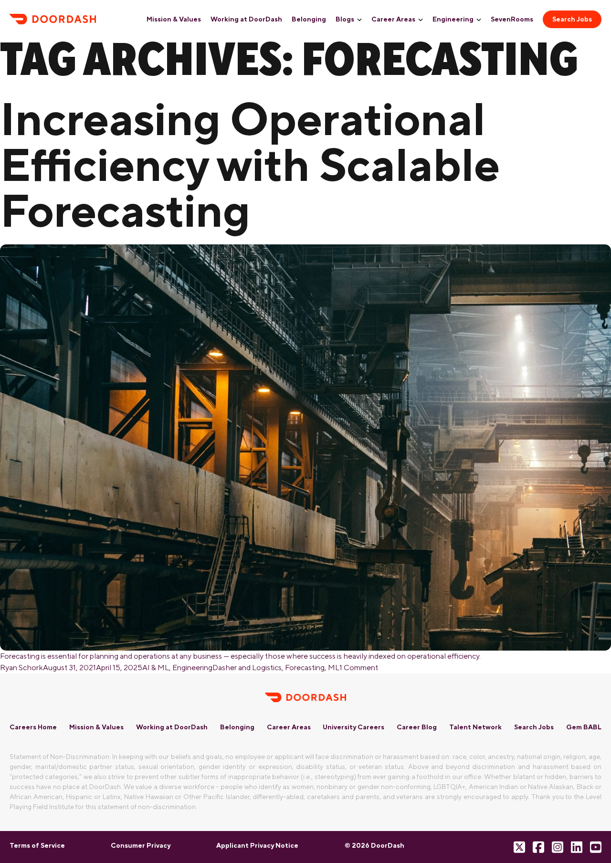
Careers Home (33, 727)
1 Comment (358, 667)
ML (333, 667)
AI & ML (155, 667)
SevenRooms (512, 19)
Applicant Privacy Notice (257, 845)
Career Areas (393, 19)
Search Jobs (572, 19)
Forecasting (305, 667)
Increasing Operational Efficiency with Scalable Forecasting (250, 164)
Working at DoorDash (246, 19)
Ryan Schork (21, 667)
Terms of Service (37, 845)
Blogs (345, 19)
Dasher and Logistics (247, 667)
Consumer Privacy (140, 845)
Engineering (453, 19)
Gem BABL (583, 727)
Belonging (309, 19)
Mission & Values (174, 19)
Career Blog (417, 727)
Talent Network (475, 727)
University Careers (353, 727)
